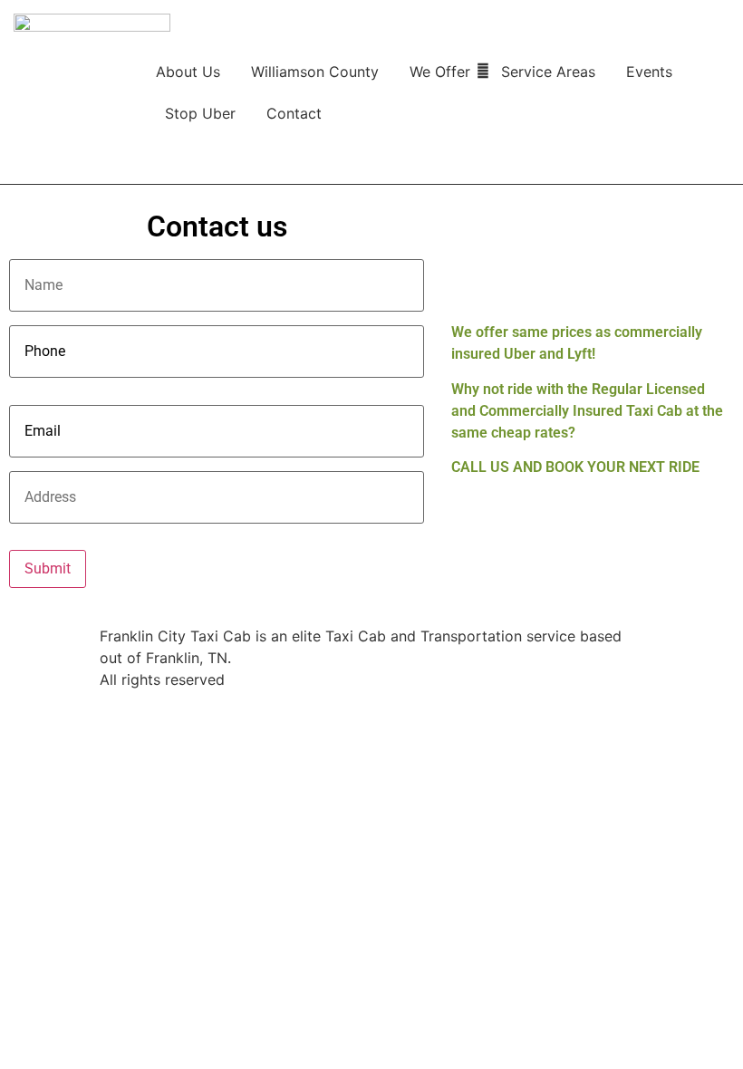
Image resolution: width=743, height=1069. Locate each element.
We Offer (440, 72)
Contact (294, 113)
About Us (188, 72)
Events (649, 72)
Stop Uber (200, 113)
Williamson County (315, 72)
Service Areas (548, 72)
